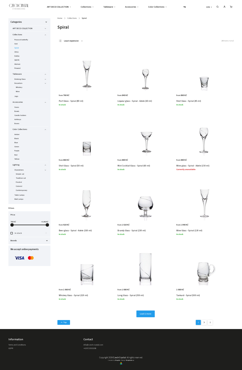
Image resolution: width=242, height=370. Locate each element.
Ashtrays (17, 119)
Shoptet (117, 360)
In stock (31, 233)
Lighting (16, 164)
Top (65, 322)
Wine (18, 91)
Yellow (16, 159)
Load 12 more (145, 313)
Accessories (18, 102)
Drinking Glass (20, 79)
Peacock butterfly (21, 39)
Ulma (16, 52)
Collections (17, 34)
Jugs (16, 96)
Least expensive (71, 40)
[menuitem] (61, 7)
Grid (16, 44)
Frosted (19, 182)
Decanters (18, 83)
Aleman (17, 64)
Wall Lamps (18, 199)
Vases (16, 107)
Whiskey (19, 87)
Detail (109, 96)
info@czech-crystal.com (93, 344)
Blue (16, 142)
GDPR (10, 348)
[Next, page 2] (204, 322)
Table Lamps (19, 195)
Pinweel (17, 68)
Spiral (16, 48)
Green (16, 146)
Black (16, 138)
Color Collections (20, 129)
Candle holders (20, 115)
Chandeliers (19, 170)
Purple (16, 150)
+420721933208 (89, 348)
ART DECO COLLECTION (22, 28)
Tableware (17, 74)
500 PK (16, 60)
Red (15, 155)
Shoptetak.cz (130, 360)
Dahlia (16, 56)
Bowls (16, 111)
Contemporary (21, 190)
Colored (19, 186)
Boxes (16, 123)
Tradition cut (21, 178)
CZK (208, 7)
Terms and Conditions (17, 344)
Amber (17, 134)
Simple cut (20, 174)
